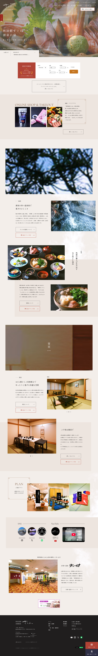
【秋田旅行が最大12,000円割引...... (21, 54)
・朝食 (52, 627)
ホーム (51, 5)
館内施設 (73, 5)
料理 (64, 5)
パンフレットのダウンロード (31, 642)
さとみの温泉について (26, 229)
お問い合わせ (18, 642)
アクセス (67, 2)
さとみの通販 (1, 17)
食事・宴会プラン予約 (96, 640)
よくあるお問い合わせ (85, 2)
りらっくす (90, 5)
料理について (29, 303)
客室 (68, 5)
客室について (25, 404)
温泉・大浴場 (58, 5)
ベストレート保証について (27, 75)
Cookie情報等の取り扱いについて (34, 648)
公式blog (94, 2)
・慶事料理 (56, 627)
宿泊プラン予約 (96, 629)
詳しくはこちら (49, 86)
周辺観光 (79, 5)
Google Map (33, 634)
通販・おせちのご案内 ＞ (87, 9)
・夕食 (50, 627)
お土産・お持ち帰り (75, 2)
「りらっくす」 (77, 629)
